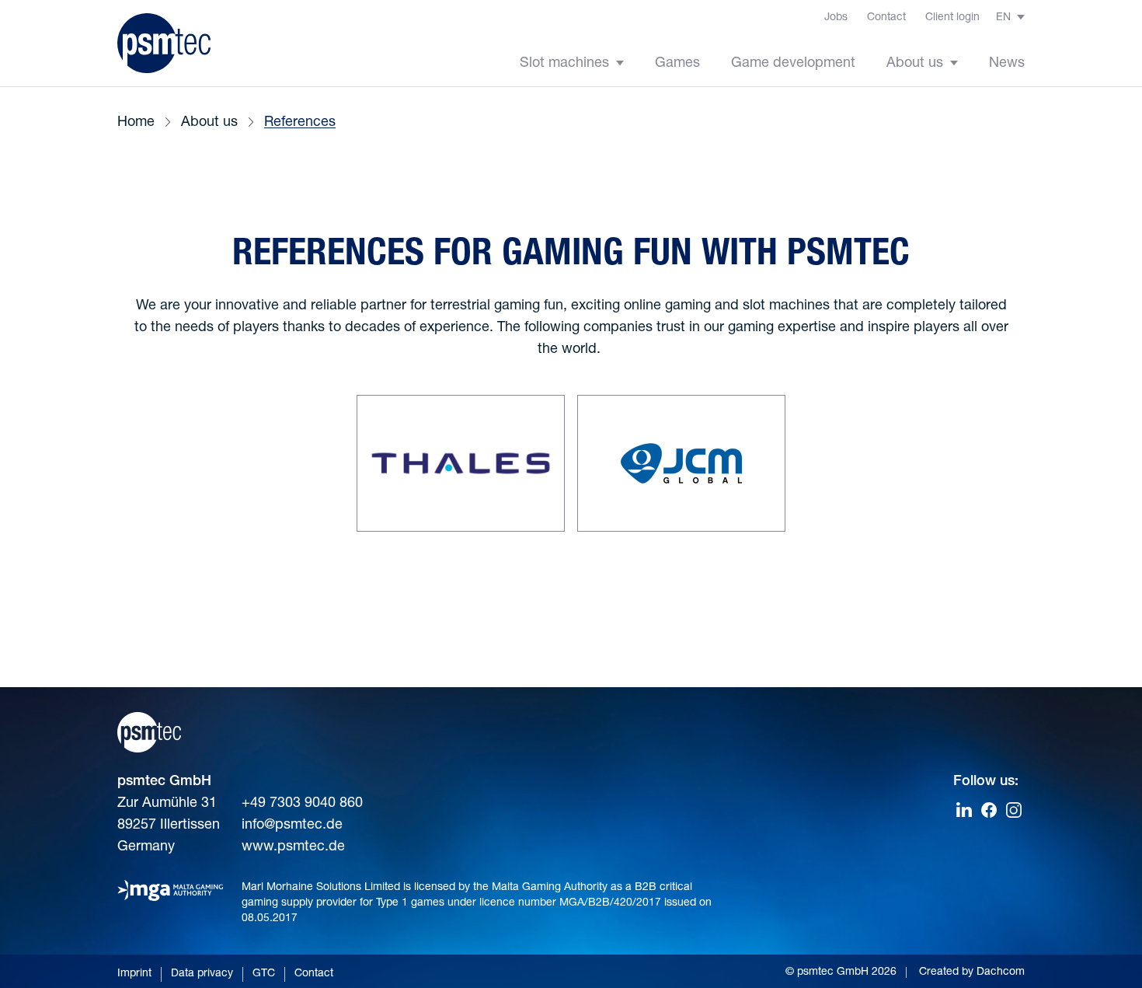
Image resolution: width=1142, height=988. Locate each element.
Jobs (836, 17)
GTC (263, 974)
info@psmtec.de (292, 826)
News (1007, 64)
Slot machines (566, 64)
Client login (952, 17)
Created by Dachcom (972, 972)
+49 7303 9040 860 (302, 804)
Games (677, 64)
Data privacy (202, 974)
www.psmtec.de (293, 847)
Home (136, 123)
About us (916, 64)
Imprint (134, 974)
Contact (886, 17)
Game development (793, 64)
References (300, 123)
